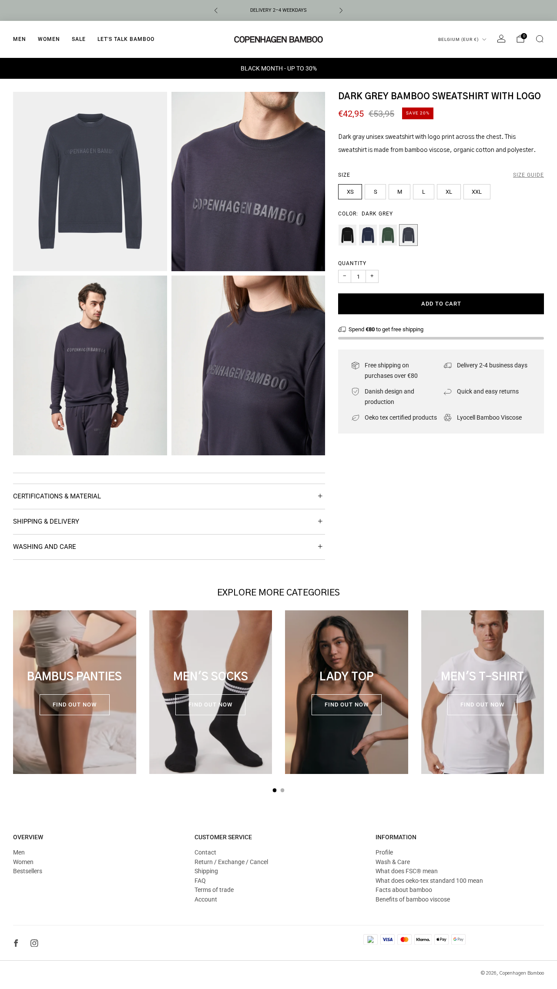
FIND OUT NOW (75, 704)
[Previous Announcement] (215, 10)
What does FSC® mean (407, 871)
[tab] (275, 790)
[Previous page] (13, 692)
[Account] (501, 38)
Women (49, 39)
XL (449, 191)
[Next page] (544, 692)
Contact (205, 852)
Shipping (206, 871)
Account (206, 899)
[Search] (539, 38)
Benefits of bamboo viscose (413, 899)
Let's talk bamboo (125, 39)
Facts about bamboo (404, 889)
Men (19, 39)
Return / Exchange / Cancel (231, 861)
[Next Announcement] (341, 10)
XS (350, 191)
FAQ (200, 880)
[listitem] (278, 10)
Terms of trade (214, 889)
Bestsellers (27, 871)
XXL (477, 191)
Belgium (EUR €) (458, 39)
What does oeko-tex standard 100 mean (429, 880)
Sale (79, 39)
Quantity (352, 263)
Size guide (528, 175)
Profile (384, 852)
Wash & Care (393, 861)
